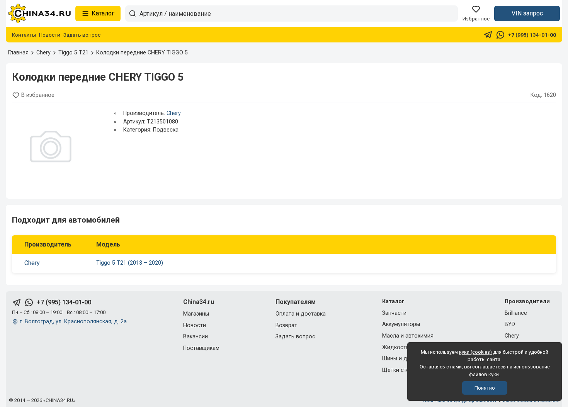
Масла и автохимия (408, 336)
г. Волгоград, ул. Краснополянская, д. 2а (73, 321)
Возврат (286, 325)
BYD (510, 324)
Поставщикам (201, 348)
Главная (18, 52)
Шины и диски (400, 358)
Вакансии (195, 336)
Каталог (103, 13)
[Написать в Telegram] (488, 34)
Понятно (484, 388)
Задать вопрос (81, 35)
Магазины (196, 314)
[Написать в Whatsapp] (500, 34)
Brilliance (516, 313)
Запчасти (394, 313)
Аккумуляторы (401, 324)
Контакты (24, 35)
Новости (49, 35)
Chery (174, 113)
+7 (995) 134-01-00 (532, 35)
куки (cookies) (475, 352)
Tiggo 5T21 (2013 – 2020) (129, 263)
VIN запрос (527, 13)
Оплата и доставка (300, 314)
